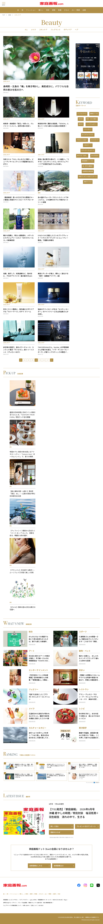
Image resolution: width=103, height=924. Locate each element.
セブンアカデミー (24, 899)
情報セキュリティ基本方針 (35, 902)
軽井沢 (81, 124)
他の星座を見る (87, 83)
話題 (84, 10)
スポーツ (83, 632)
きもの (66, 10)
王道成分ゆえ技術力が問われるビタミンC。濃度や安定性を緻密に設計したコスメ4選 (39, 716)
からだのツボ (95, 140)
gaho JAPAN (33, 899)
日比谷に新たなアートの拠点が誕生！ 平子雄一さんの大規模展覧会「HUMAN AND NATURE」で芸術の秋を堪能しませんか (39, 658)
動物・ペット (85, 651)
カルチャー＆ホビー (37, 728)
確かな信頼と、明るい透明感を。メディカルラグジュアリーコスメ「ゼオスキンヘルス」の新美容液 (18, 238)
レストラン (84, 689)
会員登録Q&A (58, 866)
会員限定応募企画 (88, 171)
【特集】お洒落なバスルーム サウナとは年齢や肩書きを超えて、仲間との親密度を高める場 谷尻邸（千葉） (89, 677)
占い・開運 (76, 10)
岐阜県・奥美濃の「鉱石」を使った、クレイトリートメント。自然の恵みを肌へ (18, 125)
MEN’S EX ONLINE (58, 899)
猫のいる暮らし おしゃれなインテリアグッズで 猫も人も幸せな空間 (89, 658)
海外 (39, 193)
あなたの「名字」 (82, 155)
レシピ (82, 709)
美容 (47, 10)
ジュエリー (33, 689)
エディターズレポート (87, 150)
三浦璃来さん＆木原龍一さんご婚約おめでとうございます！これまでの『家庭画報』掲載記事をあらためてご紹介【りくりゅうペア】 (88, 639)
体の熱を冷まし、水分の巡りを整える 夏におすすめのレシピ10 (89, 716)
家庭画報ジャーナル (87, 161)
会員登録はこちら (35, 866)
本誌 (59, 894)
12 (28, 360)
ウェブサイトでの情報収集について (12, 905)
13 (32, 360)
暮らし (40, 10)
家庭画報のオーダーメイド (44, 899)
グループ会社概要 (22, 902)
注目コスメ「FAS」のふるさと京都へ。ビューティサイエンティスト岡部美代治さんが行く (18, 161)
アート (32, 651)
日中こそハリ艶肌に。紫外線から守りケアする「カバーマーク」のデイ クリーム (18, 310)
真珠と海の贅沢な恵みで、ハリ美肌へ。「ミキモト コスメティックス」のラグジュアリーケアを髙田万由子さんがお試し (53, 161)
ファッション (31, 10)
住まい (82, 670)
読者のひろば (88, 181)
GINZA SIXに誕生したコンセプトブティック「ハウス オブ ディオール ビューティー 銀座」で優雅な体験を (53, 238)
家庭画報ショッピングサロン (10, 899)
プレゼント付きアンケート (86, 826)
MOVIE (81, 119)
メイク (33, 30)
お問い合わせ (26, 905)
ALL (26, 30)
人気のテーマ (88, 145)
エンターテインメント (38, 670)
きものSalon (94, 155)
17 (48, 360)
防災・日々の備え (92, 119)
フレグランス (55, 30)
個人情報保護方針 (47, 902)
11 (24, 360)
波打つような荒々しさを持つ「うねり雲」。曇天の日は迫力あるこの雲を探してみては (39, 735)
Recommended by (89, 782)
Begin (65, 899)
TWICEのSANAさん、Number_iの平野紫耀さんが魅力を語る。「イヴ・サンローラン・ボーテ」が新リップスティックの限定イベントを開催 (53, 349)
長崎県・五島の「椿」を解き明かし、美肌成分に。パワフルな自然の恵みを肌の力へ (36, 88)
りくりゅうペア (81, 113)
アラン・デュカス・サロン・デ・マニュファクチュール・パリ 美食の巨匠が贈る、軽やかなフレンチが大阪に (88, 697)
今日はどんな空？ (82, 140)
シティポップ (87, 129)
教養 (59, 10)
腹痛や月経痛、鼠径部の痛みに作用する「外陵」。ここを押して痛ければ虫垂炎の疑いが (89, 735)
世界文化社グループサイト (10, 902)
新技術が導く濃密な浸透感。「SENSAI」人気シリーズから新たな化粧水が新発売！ (53, 125)
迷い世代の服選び (88, 166)
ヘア (76, 30)
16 (44, 360)
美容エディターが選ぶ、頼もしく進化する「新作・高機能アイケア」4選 (53, 275)
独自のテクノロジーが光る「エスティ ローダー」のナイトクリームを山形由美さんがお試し (53, 311)
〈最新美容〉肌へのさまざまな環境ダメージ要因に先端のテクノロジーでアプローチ (18, 199)
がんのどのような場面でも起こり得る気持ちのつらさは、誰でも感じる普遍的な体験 (38, 639)
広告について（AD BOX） (37, 905)
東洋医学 (83, 728)
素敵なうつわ (94, 113)
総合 (31, 632)
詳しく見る (54, 826)
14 (36, 360)
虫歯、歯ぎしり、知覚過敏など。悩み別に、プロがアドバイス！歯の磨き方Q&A (17, 275)
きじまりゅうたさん (88, 134)
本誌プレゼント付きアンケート (88, 176)
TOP (3, 15)
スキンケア (43, 30)
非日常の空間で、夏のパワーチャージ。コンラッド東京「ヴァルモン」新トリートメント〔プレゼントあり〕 (18, 349)
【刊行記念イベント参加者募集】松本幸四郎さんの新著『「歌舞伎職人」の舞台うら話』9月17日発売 (39, 677)
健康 (53, 10)
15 (40, 360)
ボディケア (68, 30)
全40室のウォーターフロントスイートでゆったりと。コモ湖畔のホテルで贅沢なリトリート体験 (53, 200)
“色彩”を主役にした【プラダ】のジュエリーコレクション (39, 697)
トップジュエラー (91, 124)
